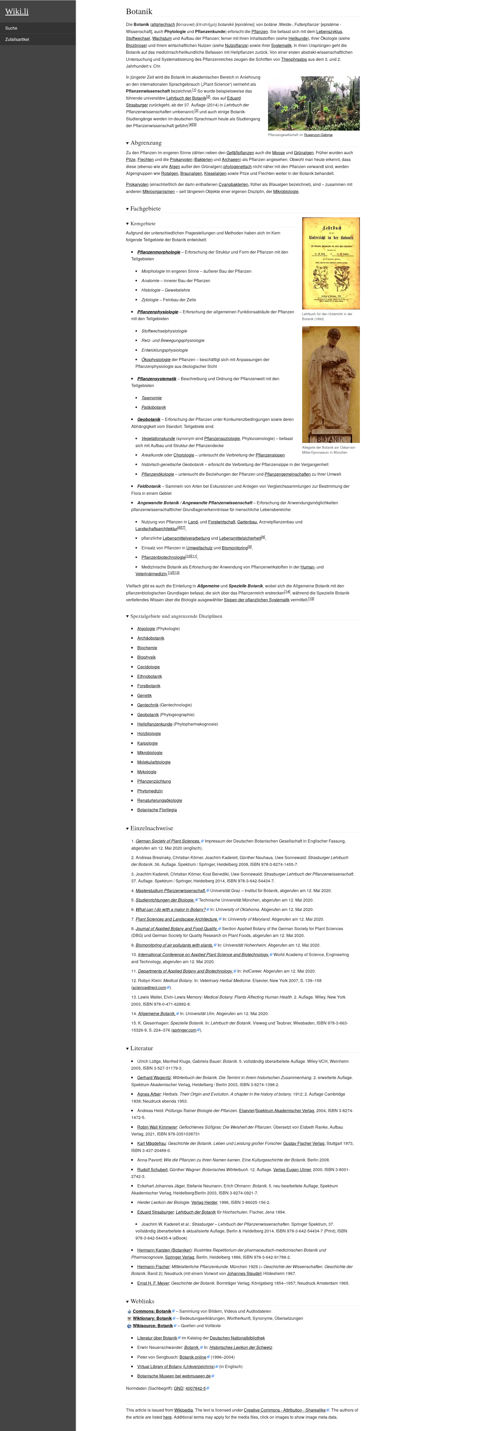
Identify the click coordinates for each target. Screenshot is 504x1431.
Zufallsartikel (17, 39)
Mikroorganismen (159, 191)
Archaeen (231, 159)
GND (178, 1388)
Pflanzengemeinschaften (288, 474)
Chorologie (184, 455)
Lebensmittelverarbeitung (186, 538)
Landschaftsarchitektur (156, 529)
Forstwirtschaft (221, 522)
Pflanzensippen (270, 455)
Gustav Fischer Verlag (303, 1143)
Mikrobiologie (285, 191)
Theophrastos (294, 59)
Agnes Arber (149, 1094)
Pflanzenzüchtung (154, 781)
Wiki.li (17, 11)
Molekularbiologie (154, 762)
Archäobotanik (150, 638)
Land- (193, 522)
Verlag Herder (204, 1202)
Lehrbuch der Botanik (186, 98)
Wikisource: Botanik (153, 1325)
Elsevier (246, 1110)
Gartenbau (247, 522)
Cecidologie (148, 667)
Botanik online (193, 1357)
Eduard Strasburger (155, 1212)
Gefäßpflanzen (240, 152)
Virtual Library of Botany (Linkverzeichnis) (176, 1366)
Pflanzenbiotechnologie (163, 557)
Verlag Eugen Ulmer (292, 1169)
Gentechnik (148, 705)
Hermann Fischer (153, 1266)
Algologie (146, 628)
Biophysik (146, 657)
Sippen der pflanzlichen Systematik (257, 600)
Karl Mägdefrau (151, 1143)
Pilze (130, 159)
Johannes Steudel (244, 1273)
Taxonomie (151, 398)
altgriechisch (163, 24)
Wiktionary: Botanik (152, 1318)
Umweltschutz (199, 548)
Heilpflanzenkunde (154, 724)
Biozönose (136, 45)
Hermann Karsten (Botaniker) (164, 1250)
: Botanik (152, 1311)
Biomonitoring (235, 548)
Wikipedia (183, 1410)
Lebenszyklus (329, 31)
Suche (11, 28)
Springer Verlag (179, 1257)
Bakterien (204, 159)
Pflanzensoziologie (222, 438)
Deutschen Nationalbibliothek (237, 1338)
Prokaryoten (181, 159)
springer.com (184, 1030)
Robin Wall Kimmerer (157, 1127)
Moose (278, 152)
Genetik (144, 695)
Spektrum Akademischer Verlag (284, 1110)
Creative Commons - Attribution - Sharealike (285, 1410)
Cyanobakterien (233, 184)
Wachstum (162, 38)
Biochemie (147, 648)
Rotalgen (169, 173)
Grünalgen (304, 152)
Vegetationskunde (158, 438)
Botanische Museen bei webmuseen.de (174, 1376)
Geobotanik (148, 419)
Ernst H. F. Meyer (153, 1283)
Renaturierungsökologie (159, 800)
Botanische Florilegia (157, 810)
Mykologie (146, 772)
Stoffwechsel (138, 38)
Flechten (146, 159)
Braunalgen (191, 173)
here (167, 1417)
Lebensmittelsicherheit (240, 538)
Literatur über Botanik (157, 1338)
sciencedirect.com (149, 987)
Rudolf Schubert (152, 1169)
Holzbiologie (149, 733)
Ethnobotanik (149, 676)
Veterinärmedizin (151, 574)
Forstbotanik (148, 686)
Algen (174, 166)
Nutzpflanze (236, 45)
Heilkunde (298, 38)
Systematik (281, 45)
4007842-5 (196, 1388)
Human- (308, 567)
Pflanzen (259, 31)
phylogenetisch (237, 166)
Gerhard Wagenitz (154, 1077)
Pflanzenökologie (157, 474)
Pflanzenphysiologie (157, 312)
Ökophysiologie (156, 359)
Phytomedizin (150, 791)
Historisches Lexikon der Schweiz (240, 1347)
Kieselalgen (215, 173)
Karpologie (147, 743)
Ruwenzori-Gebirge (318, 134)
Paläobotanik (153, 407)
